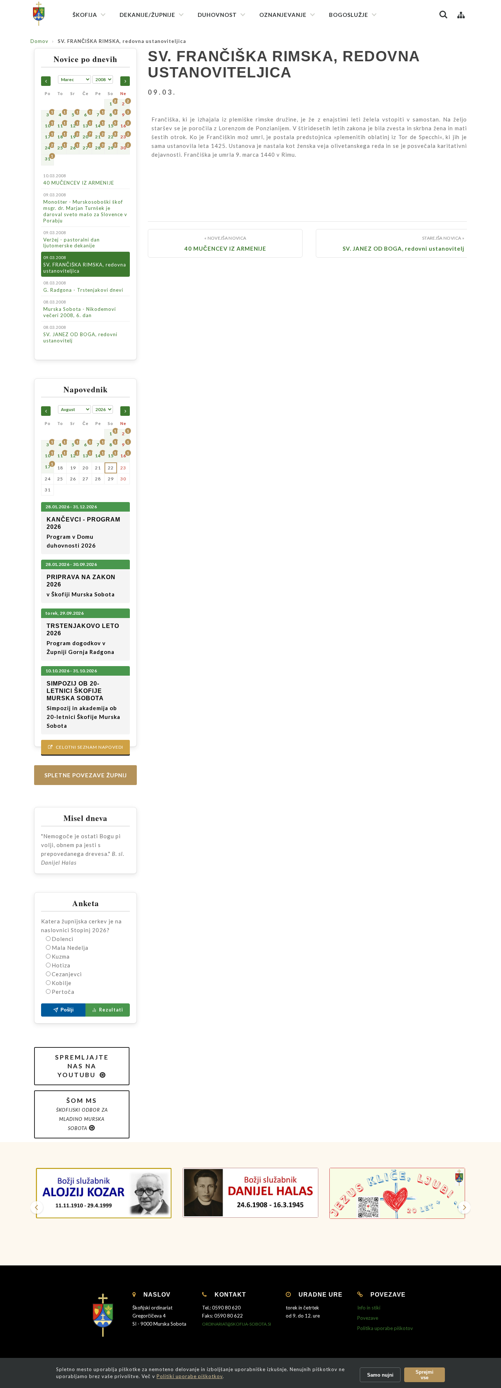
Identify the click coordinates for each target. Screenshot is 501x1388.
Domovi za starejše (285, 268)
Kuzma (61, 956)
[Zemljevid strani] (461, 15)
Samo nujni (380, 1375)
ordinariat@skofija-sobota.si (236, 1324)
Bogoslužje (348, 14)
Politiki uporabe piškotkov (190, 1376)
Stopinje (273, 161)
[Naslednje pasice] (464, 1207)
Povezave (367, 1318)
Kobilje (62, 983)
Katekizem (275, 47)
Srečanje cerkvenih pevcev (364, 108)
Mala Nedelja (70, 947)
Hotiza (61, 965)
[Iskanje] (443, 15)
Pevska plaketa (350, 94)
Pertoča (63, 991)
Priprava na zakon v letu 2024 (296, 123)
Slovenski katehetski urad (293, 61)
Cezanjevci (67, 974)
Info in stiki (368, 1308)
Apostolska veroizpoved (229, 59)
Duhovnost (217, 14)
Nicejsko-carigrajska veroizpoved (239, 72)
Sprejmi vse (425, 1374)
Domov (39, 41)
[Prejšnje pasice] (36, 1207)
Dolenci (62, 938)
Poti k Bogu (276, 148)
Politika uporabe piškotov (385, 1328)
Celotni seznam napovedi (85, 747)
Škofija (85, 14)
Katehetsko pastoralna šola (295, 87)
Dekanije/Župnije (147, 14)
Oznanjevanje (283, 14)
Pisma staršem (280, 73)
